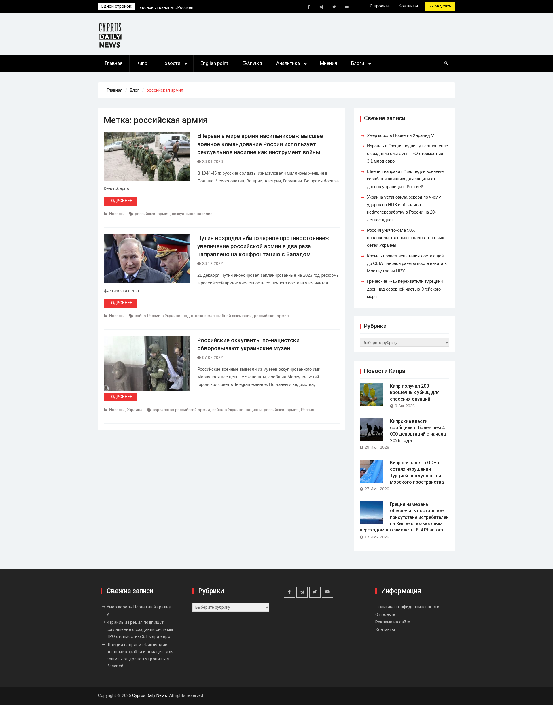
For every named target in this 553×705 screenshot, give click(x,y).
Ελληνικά (252, 63)
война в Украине (227, 409)
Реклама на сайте (392, 622)
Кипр (142, 63)
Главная (113, 63)
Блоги (357, 63)
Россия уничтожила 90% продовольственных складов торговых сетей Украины (405, 238)
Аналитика (288, 63)
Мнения (328, 63)
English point (214, 63)
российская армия (152, 213)
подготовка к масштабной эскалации (217, 315)
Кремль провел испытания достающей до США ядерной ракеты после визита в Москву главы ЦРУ (407, 263)
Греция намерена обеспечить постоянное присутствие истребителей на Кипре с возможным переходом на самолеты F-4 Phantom (404, 517)
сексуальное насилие (192, 213)
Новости (170, 63)
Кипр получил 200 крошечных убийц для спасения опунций (415, 392)
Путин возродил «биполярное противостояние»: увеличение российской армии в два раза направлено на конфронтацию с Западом (263, 246)
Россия (307, 409)
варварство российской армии (181, 409)
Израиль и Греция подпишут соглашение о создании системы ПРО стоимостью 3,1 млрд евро (407, 153)
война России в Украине (157, 315)
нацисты (254, 409)
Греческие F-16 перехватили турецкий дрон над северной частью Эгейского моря (405, 289)
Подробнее (120, 201)
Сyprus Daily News (149, 695)
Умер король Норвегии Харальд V (171, 6)
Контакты (408, 6)
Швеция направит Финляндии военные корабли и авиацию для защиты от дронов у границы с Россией (405, 179)
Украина (135, 409)
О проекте (380, 6)
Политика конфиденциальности (407, 606)
